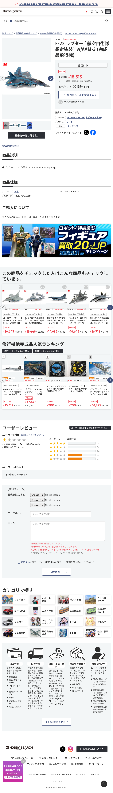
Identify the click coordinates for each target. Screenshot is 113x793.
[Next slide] (50, 78)
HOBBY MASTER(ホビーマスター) (84, 117)
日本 (16, 191)
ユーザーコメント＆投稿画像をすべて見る (89, 427)
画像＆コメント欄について (32, 434)
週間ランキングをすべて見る (16, 351)
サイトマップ (56, 781)
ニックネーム (15, 513)
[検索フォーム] (101, 11)
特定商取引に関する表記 (60, 774)
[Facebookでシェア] (93, 132)
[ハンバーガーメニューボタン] (108, 11)
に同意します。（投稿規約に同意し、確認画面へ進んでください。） (58, 562)
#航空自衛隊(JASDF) (11, 145)
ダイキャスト (73, 126)
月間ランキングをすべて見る (47, 351)
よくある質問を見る (55, 722)
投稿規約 (25, 562)
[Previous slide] (3, 307)
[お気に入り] (92, 11)
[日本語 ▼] (86, 11)
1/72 (69, 121)
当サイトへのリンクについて (88, 774)
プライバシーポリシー (36, 774)
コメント (13, 523)
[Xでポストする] (86, 132)
